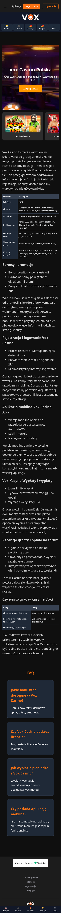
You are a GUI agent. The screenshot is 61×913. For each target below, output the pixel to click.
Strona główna (30, 877)
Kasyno (6, 909)
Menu (55, 909)
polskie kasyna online (26, 161)
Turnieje (43, 909)
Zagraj (23, 126)
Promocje (30, 909)
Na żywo (18, 909)
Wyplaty (30, 890)
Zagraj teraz (30, 88)
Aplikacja (16, 6)
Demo (23, 120)
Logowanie (50, 6)
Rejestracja (32, 6)
